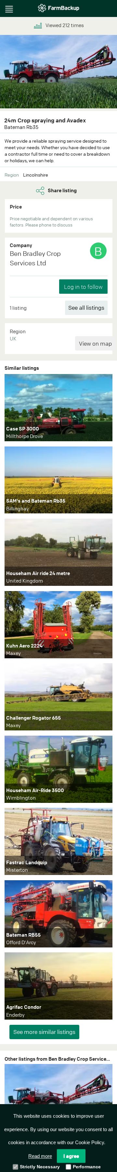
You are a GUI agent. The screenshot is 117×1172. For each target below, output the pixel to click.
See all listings (86, 307)
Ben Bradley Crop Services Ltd (35, 258)
